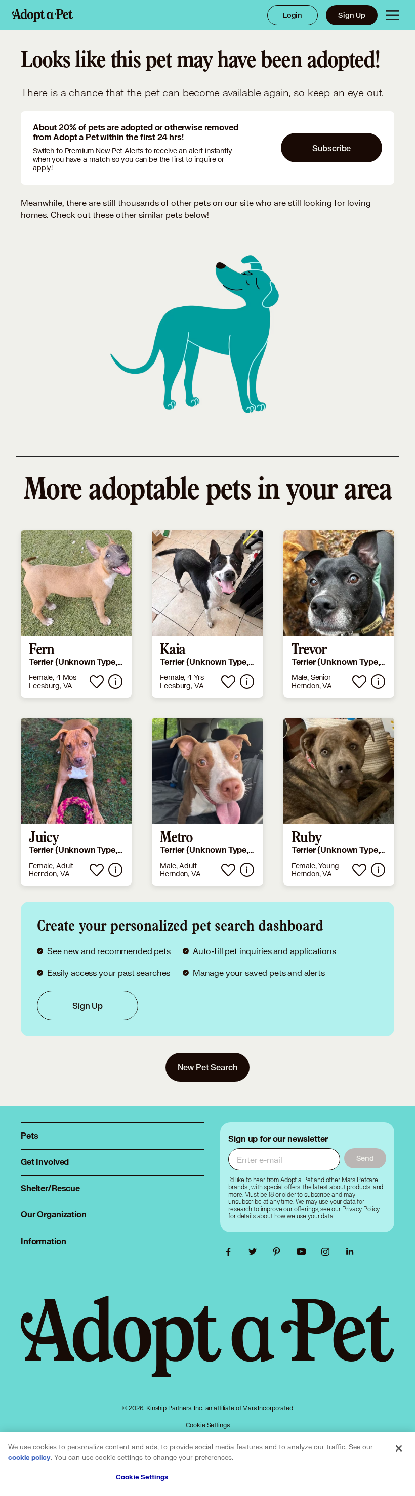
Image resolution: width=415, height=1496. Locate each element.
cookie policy (29, 1458)
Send (365, 1158)
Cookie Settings (208, 1425)
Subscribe (331, 148)
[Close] (399, 1448)
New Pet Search (208, 1067)
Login (292, 15)
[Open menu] (392, 15)
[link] (76, 614)
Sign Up (351, 15)
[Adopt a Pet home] (42, 15)
